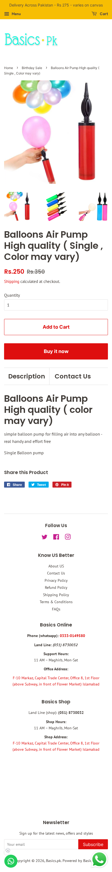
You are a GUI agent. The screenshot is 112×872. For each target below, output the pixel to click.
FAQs (56, 609)
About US (56, 566)
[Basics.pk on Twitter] (45, 537)
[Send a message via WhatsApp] (99, 859)
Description (26, 376)
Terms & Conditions (56, 601)
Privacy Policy (56, 580)
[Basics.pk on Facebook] (56, 537)
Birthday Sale (32, 68)
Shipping (11, 281)
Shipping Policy (56, 594)
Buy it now (56, 351)
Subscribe (93, 844)
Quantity (12, 295)
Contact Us (73, 376)
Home (8, 68)
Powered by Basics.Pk (80, 860)
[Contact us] (10, 861)
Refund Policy (56, 587)
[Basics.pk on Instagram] (68, 537)
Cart (103, 13)
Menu (16, 13)
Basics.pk (53, 860)
